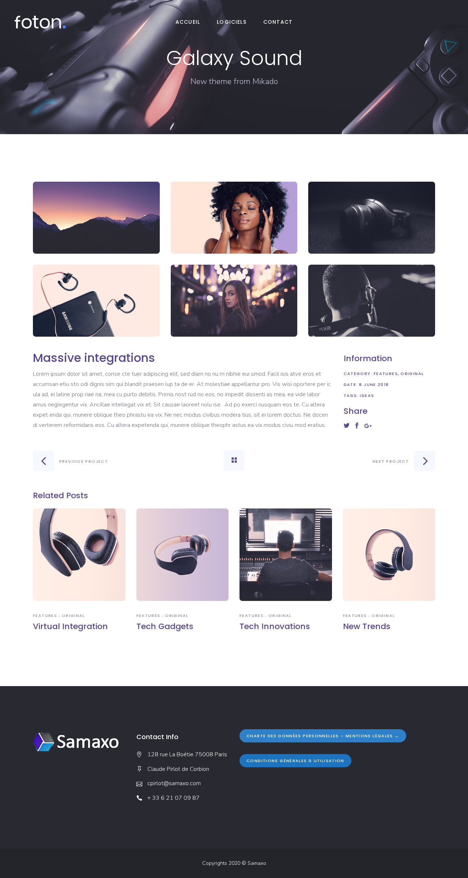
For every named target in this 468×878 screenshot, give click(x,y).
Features (386, 373)
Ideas (367, 395)
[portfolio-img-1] (96, 218)
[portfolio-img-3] (371, 218)
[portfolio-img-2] (234, 218)
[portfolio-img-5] (234, 301)
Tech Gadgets (164, 626)
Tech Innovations (274, 626)
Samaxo (257, 863)
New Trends (366, 626)
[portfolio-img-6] (371, 301)
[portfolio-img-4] (96, 301)
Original (412, 373)
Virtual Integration (70, 626)
